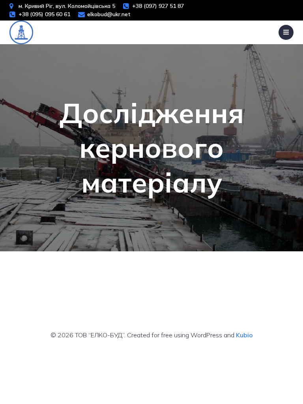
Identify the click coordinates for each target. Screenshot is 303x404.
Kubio (244, 335)
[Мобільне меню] (286, 32)
